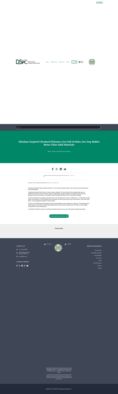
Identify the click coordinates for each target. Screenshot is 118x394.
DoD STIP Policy (98, 263)
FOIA (100, 260)
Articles (54, 151)
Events (67, 62)
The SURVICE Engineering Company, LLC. (62, 389)
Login (81, 62)
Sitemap (100, 268)
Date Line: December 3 (52, 182)
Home (49, 151)
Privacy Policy (98, 250)
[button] (57, 62)
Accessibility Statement (96, 252)
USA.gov (99, 265)
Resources (53, 62)
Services (61, 62)
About (47, 62)
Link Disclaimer (98, 255)
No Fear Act (99, 258)
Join (73, 62)
